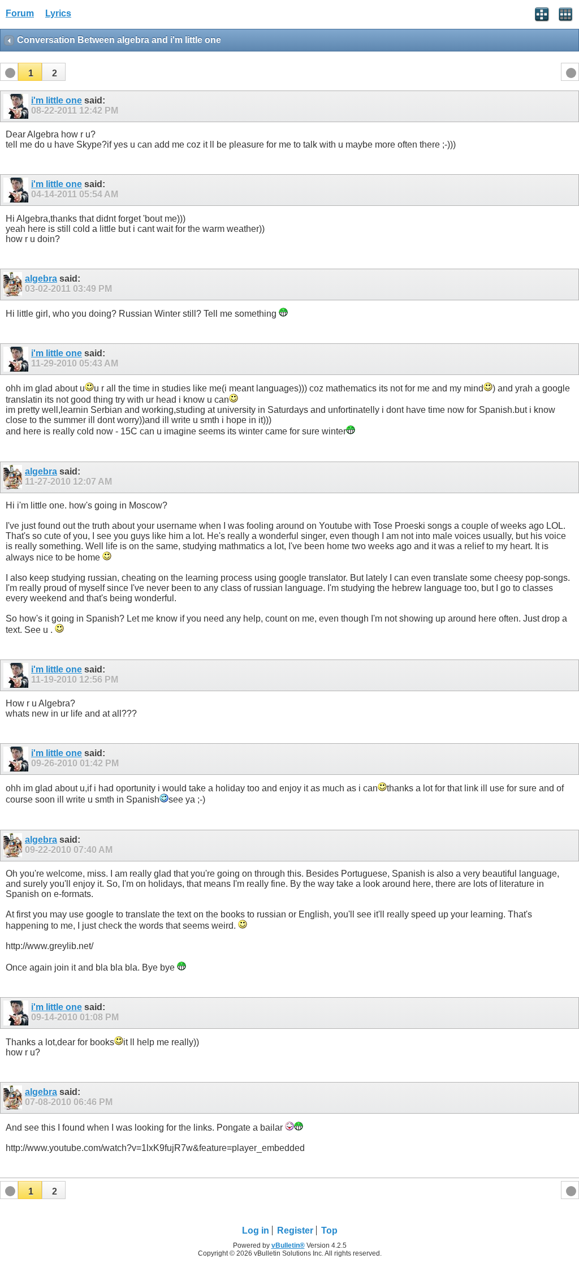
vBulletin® (288, 1245)
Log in (255, 1230)
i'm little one (56, 100)
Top (329, 1230)
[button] (30, 72)
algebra (41, 278)
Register (295, 1230)
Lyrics (58, 13)
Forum (20, 13)
